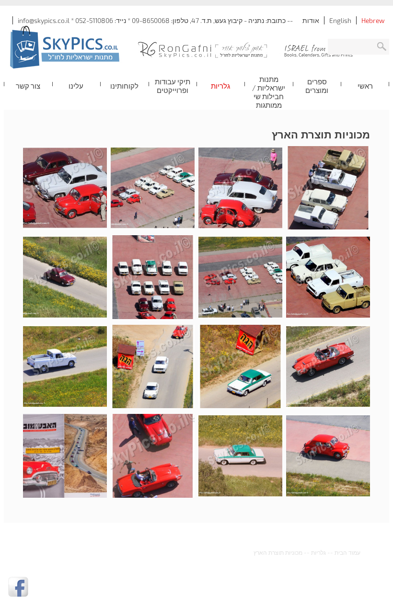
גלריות (318, 552)
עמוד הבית (347, 552)
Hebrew (372, 20)
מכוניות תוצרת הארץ (278, 552)
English (340, 20)
